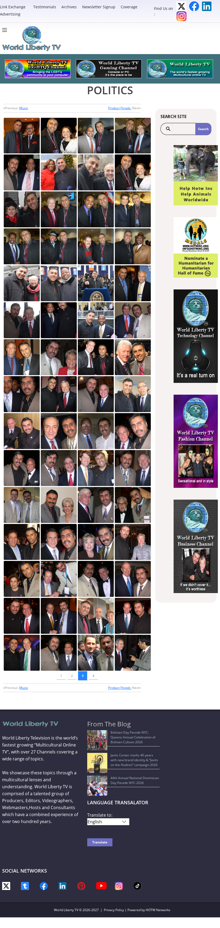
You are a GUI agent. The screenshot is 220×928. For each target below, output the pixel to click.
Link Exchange (12, 6)
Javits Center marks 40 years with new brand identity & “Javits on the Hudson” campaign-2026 (134, 760)
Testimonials (44, 6)
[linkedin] (62, 886)
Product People (119, 108)
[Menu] (6, 30)
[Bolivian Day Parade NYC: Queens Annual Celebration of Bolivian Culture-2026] (97, 740)
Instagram (181, 16)
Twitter (181, 6)
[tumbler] (25, 886)
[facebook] (44, 886)
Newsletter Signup (98, 6)
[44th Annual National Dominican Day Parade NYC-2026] (97, 786)
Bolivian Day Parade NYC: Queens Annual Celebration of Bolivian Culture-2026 (133, 737)
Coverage (129, 6)
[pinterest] (81, 886)
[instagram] (119, 886)
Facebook (194, 6)
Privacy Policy (114, 910)
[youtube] (101, 885)
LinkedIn (207, 6)
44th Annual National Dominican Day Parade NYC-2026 (135, 780)
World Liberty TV (66, 910)
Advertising (10, 14)
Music (23, 108)
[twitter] (6, 886)
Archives (69, 6)
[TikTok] (138, 885)
